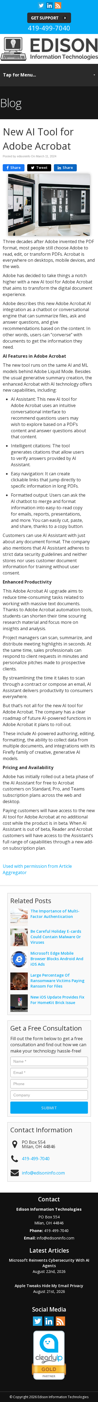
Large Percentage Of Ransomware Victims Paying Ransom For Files (57, 980)
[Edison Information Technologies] (49, 48)
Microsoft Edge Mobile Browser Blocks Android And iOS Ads (56, 959)
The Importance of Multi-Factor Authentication (54, 913)
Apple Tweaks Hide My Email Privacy (49, 1285)
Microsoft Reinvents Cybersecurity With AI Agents (49, 1263)
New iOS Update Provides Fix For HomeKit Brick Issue (57, 999)
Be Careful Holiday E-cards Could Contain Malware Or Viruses (55, 937)
